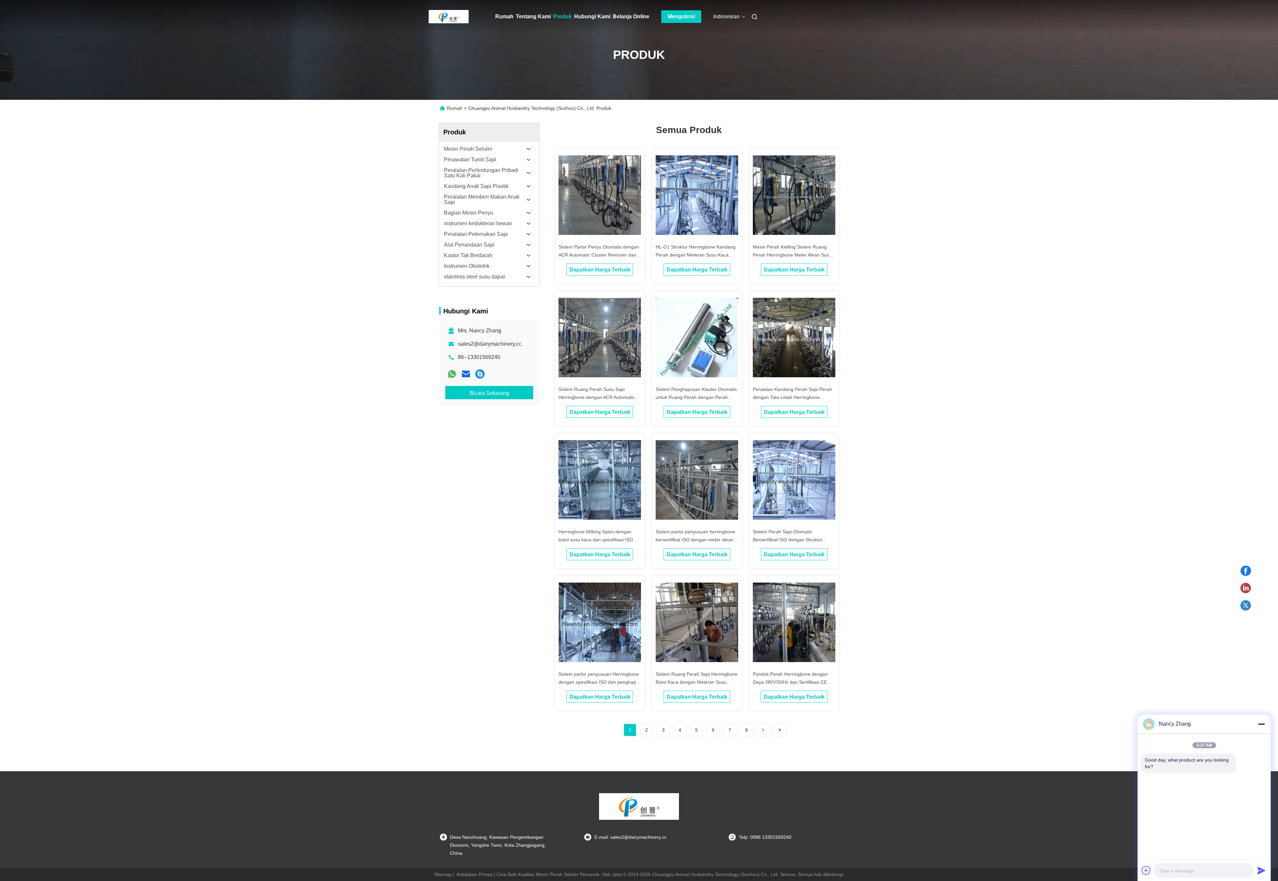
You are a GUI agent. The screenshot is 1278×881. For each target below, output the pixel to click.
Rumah (504, 16)
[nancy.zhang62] (480, 374)
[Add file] (1146, 870)
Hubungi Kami (592, 16)
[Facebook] (1246, 571)
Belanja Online (631, 16)
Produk (562, 16)
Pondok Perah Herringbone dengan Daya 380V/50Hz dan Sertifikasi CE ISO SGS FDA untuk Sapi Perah (790, 682)
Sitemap (442, 874)
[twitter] (1246, 606)
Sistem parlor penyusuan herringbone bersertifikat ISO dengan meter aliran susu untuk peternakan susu (695, 539)
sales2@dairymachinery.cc (490, 344)
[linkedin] (1246, 588)
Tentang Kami (533, 16)
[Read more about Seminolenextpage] (763, 730)
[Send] (1261, 870)
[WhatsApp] (452, 374)
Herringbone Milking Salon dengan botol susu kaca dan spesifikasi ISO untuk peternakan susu (595, 539)
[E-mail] (466, 374)
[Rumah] (449, 17)
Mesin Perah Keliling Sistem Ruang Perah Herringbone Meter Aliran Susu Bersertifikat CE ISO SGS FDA (792, 254)
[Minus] (1261, 724)
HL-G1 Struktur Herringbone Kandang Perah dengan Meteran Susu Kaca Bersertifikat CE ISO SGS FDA (696, 254)
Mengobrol (681, 16)
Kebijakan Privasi (475, 874)
